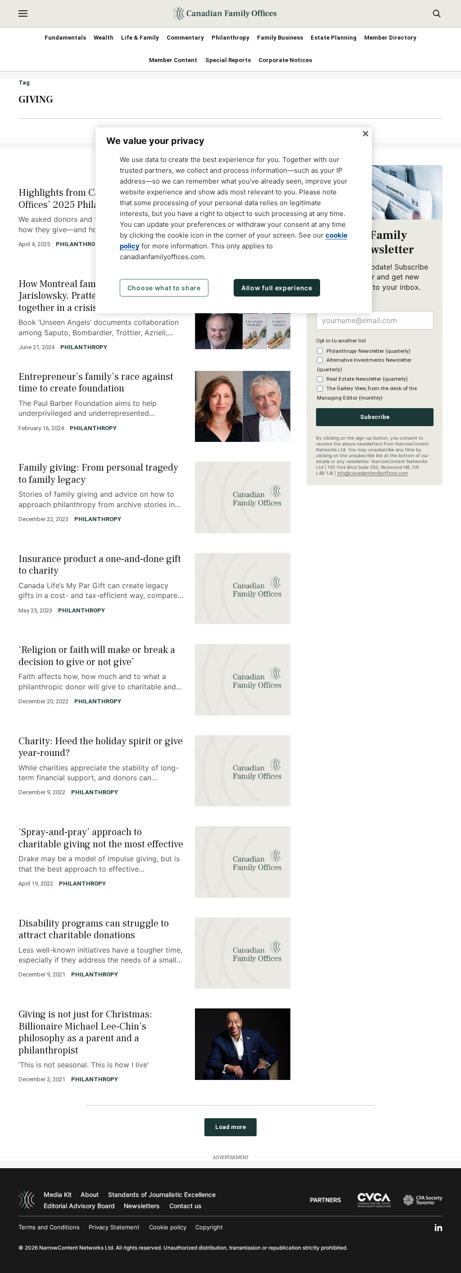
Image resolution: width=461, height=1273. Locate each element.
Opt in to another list (341, 340)
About (90, 1194)
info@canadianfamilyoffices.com (372, 473)
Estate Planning (334, 37)
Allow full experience (276, 288)
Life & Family (140, 37)
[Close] (365, 134)
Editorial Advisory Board (79, 1206)
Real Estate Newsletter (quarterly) (367, 379)
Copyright (209, 1227)
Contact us (185, 1206)
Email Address (336, 304)
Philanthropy (230, 37)
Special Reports (228, 60)
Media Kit (58, 1194)
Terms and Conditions (49, 1227)
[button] (22, 13)
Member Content (173, 60)
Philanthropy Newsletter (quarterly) (368, 351)
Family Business (280, 37)
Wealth (103, 37)
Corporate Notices (285, 60)
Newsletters (142, 1206)
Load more (230, 1127)
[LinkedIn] (438, 1227)
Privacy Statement (114, 1227)
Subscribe (374, 417)
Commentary (185, 37)
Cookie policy (167, 1227)
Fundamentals (65, 37)
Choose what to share (164, 288)
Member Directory (390, 37)
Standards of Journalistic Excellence (162, 1194)
